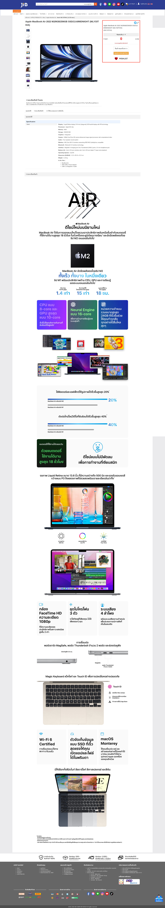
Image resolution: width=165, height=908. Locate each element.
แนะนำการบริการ (93, 14)
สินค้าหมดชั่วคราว (121, 48)
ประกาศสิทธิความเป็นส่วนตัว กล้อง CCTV (132, 872)
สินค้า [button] (21, 14)
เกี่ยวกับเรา (19, 871)
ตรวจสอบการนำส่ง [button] (81, 14)
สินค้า (18, 868)
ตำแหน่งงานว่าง (44, 870)
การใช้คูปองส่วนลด (68, 874)
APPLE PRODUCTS (36, 17)
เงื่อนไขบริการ (60, 14)
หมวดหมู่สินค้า (88, 4)
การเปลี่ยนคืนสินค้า (68, 872)
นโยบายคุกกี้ (125, 870)
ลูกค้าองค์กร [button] (118, 14)
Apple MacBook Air (51, 17)
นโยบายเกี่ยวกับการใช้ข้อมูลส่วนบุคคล (131, 868)
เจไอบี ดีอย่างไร (21, 874)
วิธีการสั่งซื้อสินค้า (68, 868)
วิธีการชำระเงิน (67, 871)
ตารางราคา (51, 14)
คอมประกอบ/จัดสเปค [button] (31, 14)
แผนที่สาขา (42, 868)
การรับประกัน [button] (69, 14)
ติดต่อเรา (19, 872)
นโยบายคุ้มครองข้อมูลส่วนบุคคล (129, 871)
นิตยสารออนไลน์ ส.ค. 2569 (46, 872)
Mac (44, 17)
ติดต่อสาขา (110, 14)
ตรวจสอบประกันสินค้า (45, 871)
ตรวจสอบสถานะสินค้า (69, 870)
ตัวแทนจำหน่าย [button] (128, 14)
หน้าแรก (16, 14)
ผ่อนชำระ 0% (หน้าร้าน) (121, 53)
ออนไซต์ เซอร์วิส (140, 14)
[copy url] (138, 23)
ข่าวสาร (19, 870)
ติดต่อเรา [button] (102, 14)
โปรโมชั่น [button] (43, 14)
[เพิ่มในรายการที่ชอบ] (121, 58)
